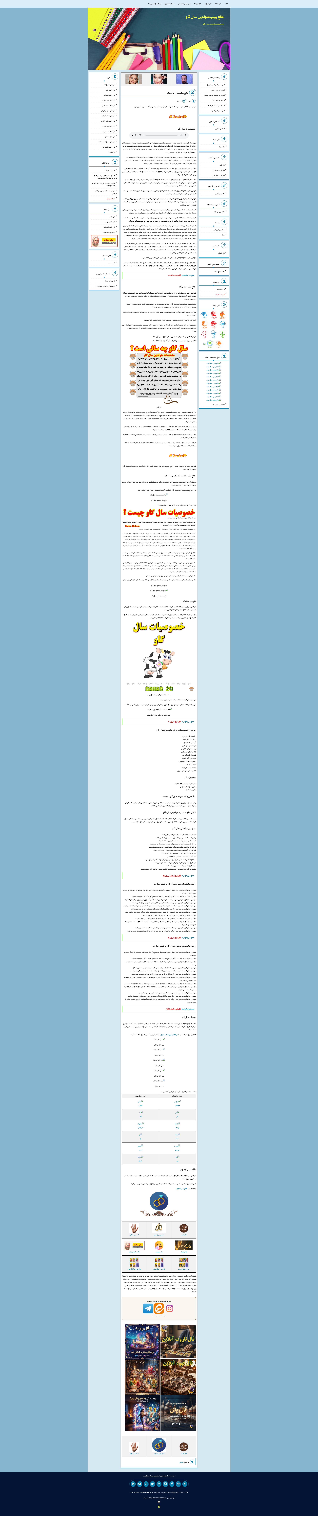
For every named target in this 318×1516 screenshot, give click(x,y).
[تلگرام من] (178, 1484)
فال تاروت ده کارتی (109, 131)
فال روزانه (197, 3)
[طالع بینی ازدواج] (159, 1201)
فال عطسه (112, 262)
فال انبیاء (222, 147)
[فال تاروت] (178, 1342)
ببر (177, 1161)
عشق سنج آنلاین (219, 271)
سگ (177, 1138)
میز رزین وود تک (110, 170)
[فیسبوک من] (171, 1484)
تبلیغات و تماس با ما (154, 3)
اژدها (177, 1127)
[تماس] (159, 1484)
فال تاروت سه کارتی (108, 105)
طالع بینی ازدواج (219, 211)
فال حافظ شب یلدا (109, 227)
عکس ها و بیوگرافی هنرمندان (105, 286)
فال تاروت (208, 3)
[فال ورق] (142, 1413)
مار (177, 1116)
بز (140, 1138)
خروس (177, 1105)
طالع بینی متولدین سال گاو (205, 16)
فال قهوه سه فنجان (218, 170)
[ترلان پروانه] (159, 80)
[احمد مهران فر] (184, 80)
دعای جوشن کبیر (219, 229)
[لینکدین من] (133, 1484)
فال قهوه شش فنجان (218, 175)
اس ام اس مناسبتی (184, 3)
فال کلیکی (221, 253)
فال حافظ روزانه (110, 221)
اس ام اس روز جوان (218, 100)
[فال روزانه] (142, 1342)
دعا (223, 235)
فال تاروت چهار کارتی (108, 110)
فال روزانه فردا (110, 281)
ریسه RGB (221, 289)
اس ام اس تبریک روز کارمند (215, 105)
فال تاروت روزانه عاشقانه (106, 141)
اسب (140, 1149)
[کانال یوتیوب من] (139, 1484)
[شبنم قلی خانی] (133, 80)
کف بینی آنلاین (220, 193)
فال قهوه (222, 165)
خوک (140, 1161)
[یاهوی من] (184, 1484)
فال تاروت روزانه (109, 84)
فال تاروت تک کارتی (108, 100)
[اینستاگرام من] (165, 1484)
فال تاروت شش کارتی (108, 121)
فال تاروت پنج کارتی (108, 115)
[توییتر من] (152, 1484)
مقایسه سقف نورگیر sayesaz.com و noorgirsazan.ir (104, 184)
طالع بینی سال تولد (218, 404)
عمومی (181, 1462)
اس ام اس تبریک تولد (218, 110)
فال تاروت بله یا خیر (108, 147)
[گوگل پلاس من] (146, 1484)
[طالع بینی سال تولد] (213, 382)
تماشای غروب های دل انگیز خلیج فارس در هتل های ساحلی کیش (105, 177)
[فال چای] (178, 1413)
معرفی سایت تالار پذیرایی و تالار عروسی (106, 192)
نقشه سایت (147, 1497)
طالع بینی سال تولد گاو (177, 92)
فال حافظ (218, 3)
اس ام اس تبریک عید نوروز (216, 84)
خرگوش (140, 1127)
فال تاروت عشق (110, 136)
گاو (141, 1116)
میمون (177, 1149)
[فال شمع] (142, 1377)
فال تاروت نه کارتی (109, 126)
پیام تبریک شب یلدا (109, 232)
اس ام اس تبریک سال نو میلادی (214, 95)
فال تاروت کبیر (110, 90)
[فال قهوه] (178, 1377)
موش (140, 1105)
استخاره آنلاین (169, 3)
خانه (226, 3)
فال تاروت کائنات (109, 95)
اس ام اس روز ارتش (218, 90)
